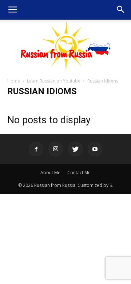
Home (13, 81)
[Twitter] (75, 149)
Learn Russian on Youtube (53, 81)
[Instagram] (55, 149)
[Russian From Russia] (66, 46)
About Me (50, 172)
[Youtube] (95, 149)
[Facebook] (36, 149)
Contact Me (79, 172)
